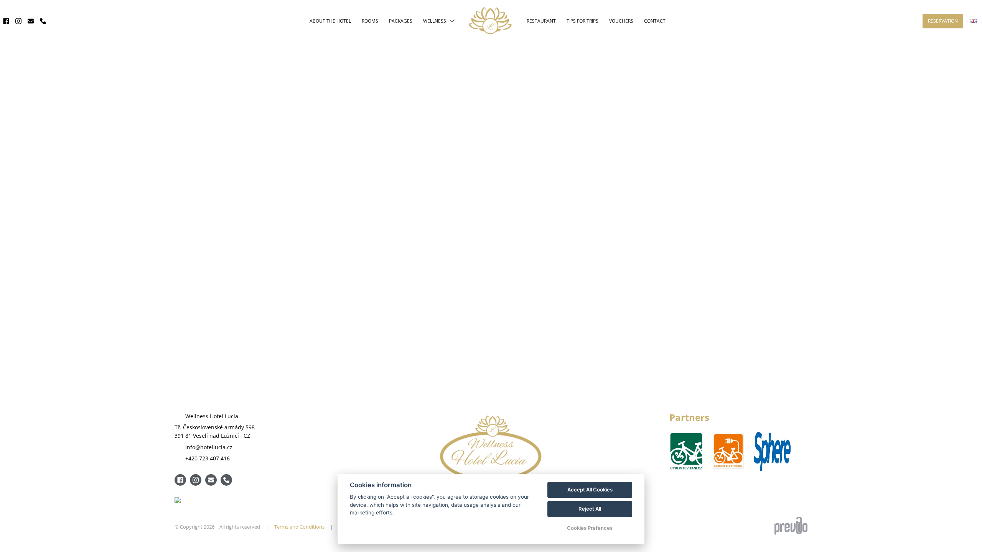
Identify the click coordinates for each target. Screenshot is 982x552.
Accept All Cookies (590, 489)
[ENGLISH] (973, 21)
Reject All (589, 509)
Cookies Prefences (590, 528)
